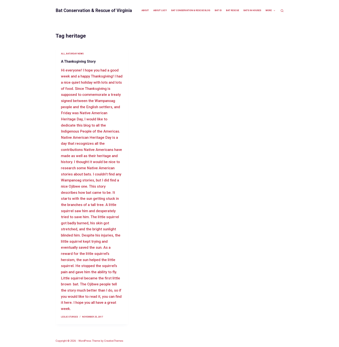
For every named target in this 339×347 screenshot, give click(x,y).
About (145, 10)
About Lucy (160, 10)
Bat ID (218, 10)
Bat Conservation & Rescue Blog (190, 10)
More (269, 10)
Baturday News (75, 53)
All (63, 53)
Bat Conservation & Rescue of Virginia (94, 10)
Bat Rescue (232, 10)
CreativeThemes (113, 340)
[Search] (282, 10)
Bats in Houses (252, 10)
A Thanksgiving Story (78, 61)
